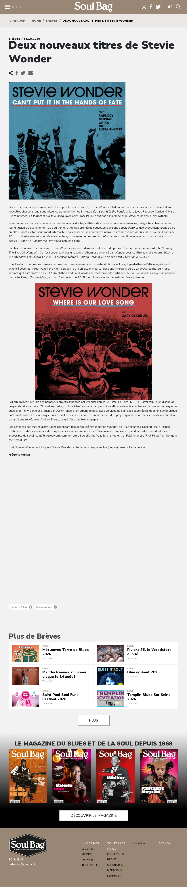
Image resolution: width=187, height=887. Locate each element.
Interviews (114, 870)
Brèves (52, 21)
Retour (18, 21)
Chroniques (115, 865)
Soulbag (93, 7)
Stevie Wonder (44, 606)
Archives (87, 859)
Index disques (90, 865)
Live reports (115, 854)
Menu (16, 7)
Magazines (90, 843)
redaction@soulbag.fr (22, 864)
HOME (36, 21)
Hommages (114, 876)
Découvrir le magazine (93, 815)
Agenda (164, 843)
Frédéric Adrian (19, 606)
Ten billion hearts (137, 273)
